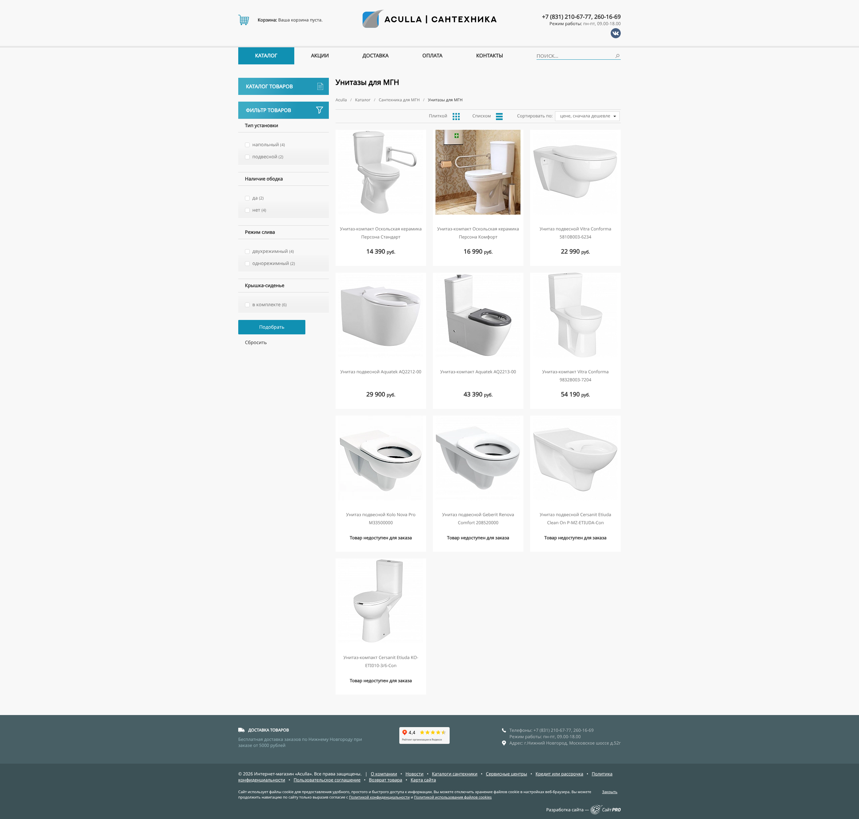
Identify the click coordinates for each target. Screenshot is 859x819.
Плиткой (438, 116)
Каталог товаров (269, 86)
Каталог (266, 55)
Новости (414, 774)
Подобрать (271, 327)
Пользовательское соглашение (327, 780)
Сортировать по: (535, 116)
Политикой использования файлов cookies (453, 797)
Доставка (376, 55)
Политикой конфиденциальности (379, 797)
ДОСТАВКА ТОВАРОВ (268, 730)
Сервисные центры (506, 774)
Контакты (489, 55)
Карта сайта (423, 780)
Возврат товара (385, 780)
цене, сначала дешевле (585, 116)
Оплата (432, 55)
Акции (320, 55)
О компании (384, 774)
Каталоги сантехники (454, 774)
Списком (481, 116)
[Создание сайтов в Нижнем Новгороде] (605, 813)
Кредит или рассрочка (559, 774)
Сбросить (256, 342)
